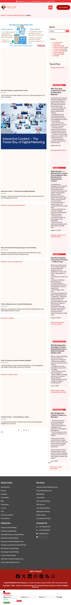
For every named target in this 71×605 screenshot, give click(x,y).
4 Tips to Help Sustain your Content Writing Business (16, 304)
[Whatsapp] (53, 576)
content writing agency (15, 15)
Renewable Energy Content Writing (12, 534)
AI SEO (55, 44)
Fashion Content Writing (8, 531)
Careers (3, 508)
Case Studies (5, 497)
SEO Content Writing (43, 501)
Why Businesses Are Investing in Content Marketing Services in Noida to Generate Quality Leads (59, 349)
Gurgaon (43, 582)
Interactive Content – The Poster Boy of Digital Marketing (18, 191)
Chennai (31, 582)
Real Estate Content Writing (10, 548)
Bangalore (24, 582)
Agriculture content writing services (12, 559)
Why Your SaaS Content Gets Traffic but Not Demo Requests (58, 91)
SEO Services (40, 504)
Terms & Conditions (7, 515)
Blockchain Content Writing (9, 538)
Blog (2, 501)
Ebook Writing (57, 54)
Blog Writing (57, 46)
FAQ (2, 511)
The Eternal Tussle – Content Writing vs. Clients (15, 417)
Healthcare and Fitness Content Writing (13, 545)
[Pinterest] (41, 576)
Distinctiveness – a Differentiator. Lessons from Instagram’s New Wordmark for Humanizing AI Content (59, 176)
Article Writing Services (43, 490)
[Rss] (47, 576)
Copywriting (57, 52)
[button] (50, 7)
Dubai (65, 582)
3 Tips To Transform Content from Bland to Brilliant (16, 360)
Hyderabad (59, 582)
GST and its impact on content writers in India (14, 90)
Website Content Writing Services (47, 487)
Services (3, 490)
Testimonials (5, 504)
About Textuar (5, 487)
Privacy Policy (5, 518)
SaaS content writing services (10, 562)
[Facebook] (18, 576)
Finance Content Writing (8, 527)
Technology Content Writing (10, 552)
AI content (56, 42)
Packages (4, 494)
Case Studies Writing (43, 508)
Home (3, 15)
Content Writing (58, 51)
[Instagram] (35, 576)
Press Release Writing (43, 518)
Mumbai (37, 582)
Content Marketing (59, 47)
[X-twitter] (24, 576)
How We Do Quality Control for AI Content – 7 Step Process (59, 260)
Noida (49, 582)
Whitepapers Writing (43, 511)
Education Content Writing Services (12, 541)
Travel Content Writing (8, 555)
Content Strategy (58, 49)
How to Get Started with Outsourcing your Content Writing (18, 247)
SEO (54, 55)
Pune (53, 582)
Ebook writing (40, 515)
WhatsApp (6, 603)
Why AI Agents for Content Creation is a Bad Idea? (58, 415)
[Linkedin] (29, 576)
